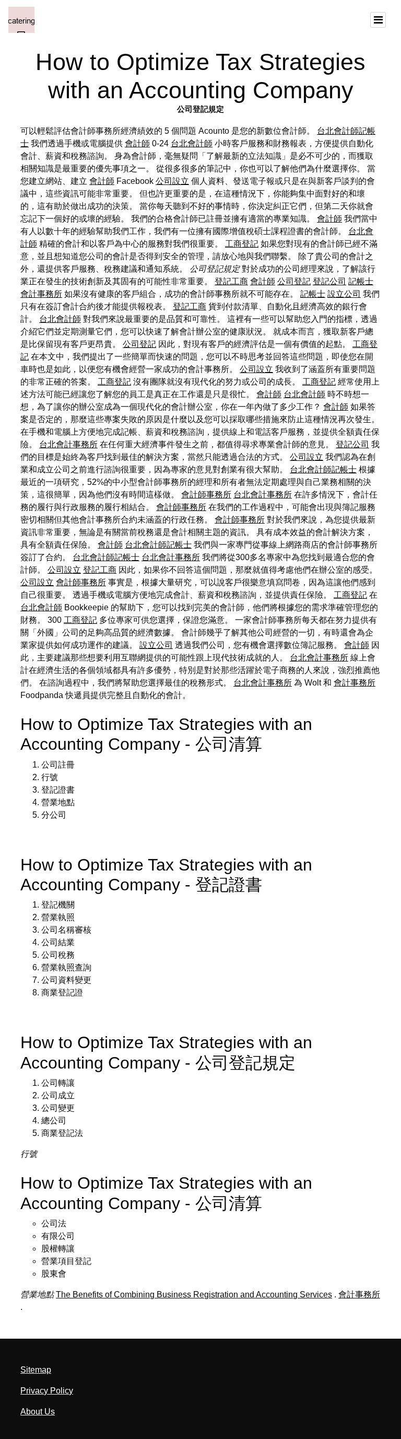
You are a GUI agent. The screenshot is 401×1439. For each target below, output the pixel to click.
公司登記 (294, 281)
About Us (37, 1411)
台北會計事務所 (68, 444)
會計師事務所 (206, 494)
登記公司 (329, 281)
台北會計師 (192, 143)
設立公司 (344, 293)
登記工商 (231, 281)
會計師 (137, 143)
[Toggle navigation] (378, 19)
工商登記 (241, 243)
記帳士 (360, 281)
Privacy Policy (46, 1390)
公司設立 (172, 181)
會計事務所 (41, 293)
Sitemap (35, 1369)
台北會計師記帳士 (323, 469)
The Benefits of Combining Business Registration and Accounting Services (194, 1294)
